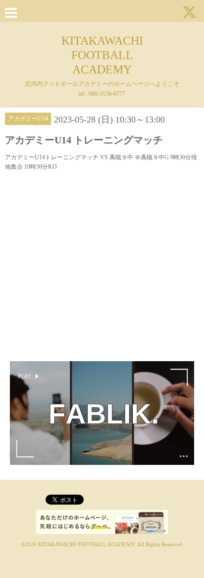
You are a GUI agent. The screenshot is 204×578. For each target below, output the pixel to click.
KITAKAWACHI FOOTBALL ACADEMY (102, 55)
